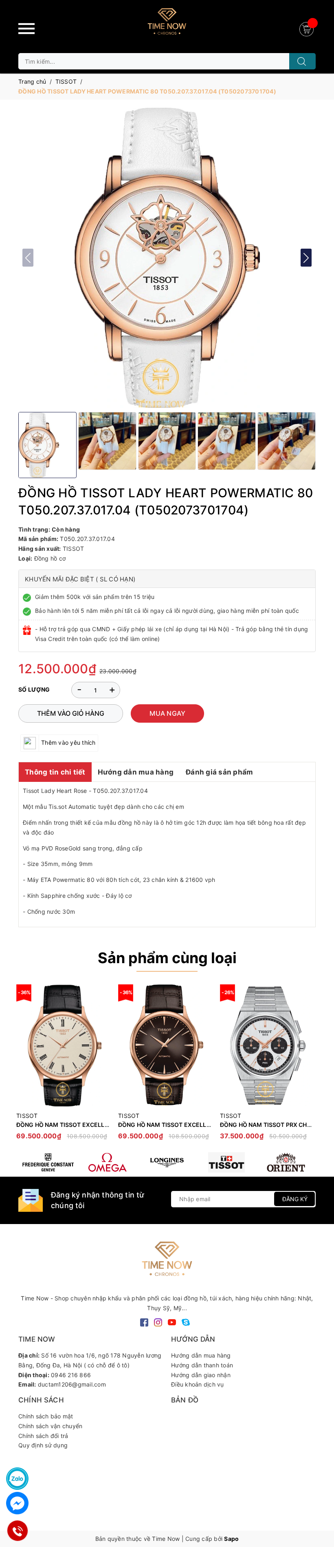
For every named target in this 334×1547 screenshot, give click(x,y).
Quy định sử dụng (43, 1445)
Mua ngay (167, 713)
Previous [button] (24, 1066)
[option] (63, 1066)
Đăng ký (295, 1198)
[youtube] (172, 1321)
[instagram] (158, 1321)
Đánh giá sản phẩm (219, 772)
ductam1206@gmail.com (72, 1384)
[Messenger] (17, 1503)
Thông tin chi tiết (55, 772)
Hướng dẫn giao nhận (201, 1374)
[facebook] (144, 1321)
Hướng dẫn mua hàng (136, 772)
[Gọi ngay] (17, 1530)
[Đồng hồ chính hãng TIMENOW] (48, 1162)
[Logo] (167, 24)
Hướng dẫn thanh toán (202, 1365)
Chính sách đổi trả (43, 1435)
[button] (306, 258)
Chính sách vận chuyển (50, 1425)
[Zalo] (17, 1478)
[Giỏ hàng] (307, 28)
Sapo (231, 1538)
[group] (167, 258)
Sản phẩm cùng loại (167, 958)
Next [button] (309, 1066)
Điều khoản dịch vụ (197, 1384)
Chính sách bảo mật (45, 1416)
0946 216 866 (71, 1374)
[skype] (186, 1321)
